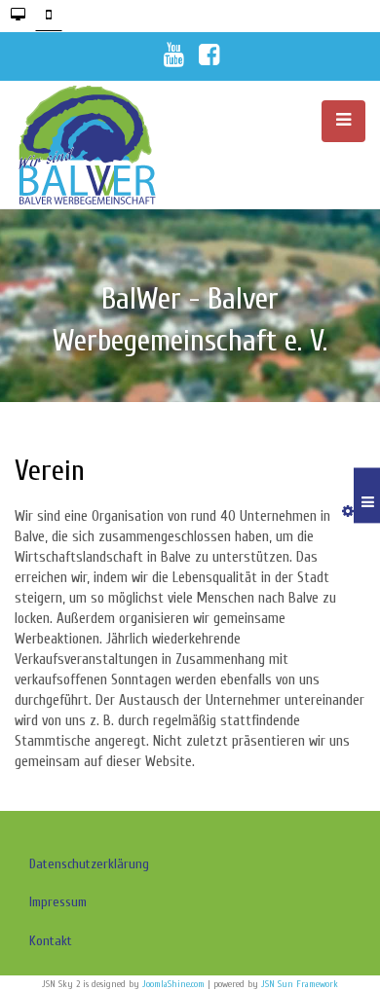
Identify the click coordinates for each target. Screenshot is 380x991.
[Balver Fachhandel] (102, 144)
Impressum (58, 902)
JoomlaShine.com (173, 984)
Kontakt (50, 941)
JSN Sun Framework (299, 984)
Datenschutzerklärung (89, 864)
